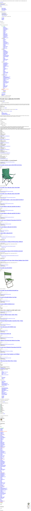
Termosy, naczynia (2, 483)
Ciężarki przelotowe (2, 466)
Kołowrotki (1, 460)
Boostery (1, 477)
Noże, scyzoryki (2, 457)
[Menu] (29, 502)
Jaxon (3, 101)
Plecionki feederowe (2, 461)
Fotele (1, 481)
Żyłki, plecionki (2, 436)
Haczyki (1, 453)
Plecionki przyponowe (3, 476)
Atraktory (1, 491)
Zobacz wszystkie (2, 434)
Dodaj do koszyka (3, 106)
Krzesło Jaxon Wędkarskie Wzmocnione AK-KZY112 (10, 347)
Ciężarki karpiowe (2, 479)
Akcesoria (1, 464)
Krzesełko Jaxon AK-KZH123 (6, 267)
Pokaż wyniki (2, 506)
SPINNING (1, 428)
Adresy (3, 378)
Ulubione (1, 433)
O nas (2, 371)
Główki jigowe (2, 452)
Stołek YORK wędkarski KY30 (6, 233)
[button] (15, 6)
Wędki (1, 435)
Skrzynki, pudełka (2, 455)
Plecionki (1, 450)
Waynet (4, 401)
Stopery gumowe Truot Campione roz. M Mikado (9, 354)
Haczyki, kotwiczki (2, 444)
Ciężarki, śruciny (2, 494)
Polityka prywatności (4, 385)
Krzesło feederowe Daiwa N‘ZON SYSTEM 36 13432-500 (11, 251)
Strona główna (3, 93)
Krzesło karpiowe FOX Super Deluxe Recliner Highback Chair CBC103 (14, 260)
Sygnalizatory (2, 439)
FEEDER (1, 429)
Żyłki (1, 449)
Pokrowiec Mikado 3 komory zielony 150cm (8, 314)
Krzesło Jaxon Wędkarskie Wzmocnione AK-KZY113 (10, 220)
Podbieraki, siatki (2, 463)
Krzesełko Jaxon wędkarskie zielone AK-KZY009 (10, 193)
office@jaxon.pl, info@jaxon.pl (4, 158)
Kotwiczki (1, 454)
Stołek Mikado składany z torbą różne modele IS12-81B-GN (12, 199)
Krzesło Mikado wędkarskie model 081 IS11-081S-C (10, 213)
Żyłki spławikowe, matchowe (3, 489)
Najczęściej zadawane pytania (5, 384)
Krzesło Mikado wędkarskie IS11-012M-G (8, 226)
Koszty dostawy (4, 381)
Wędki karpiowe (2, 473)
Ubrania (1, 441)
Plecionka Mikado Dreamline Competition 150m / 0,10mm (11, 320)
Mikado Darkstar (2, 418)
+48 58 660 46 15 (4, 13)
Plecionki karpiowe (2, 475)
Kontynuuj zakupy (3, 423)
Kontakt (3, 372)
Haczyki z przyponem (3, 493)
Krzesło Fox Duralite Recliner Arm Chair (8, 297)
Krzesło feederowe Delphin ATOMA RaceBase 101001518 (11, 241)
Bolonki (1, 487)
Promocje (1, 502)
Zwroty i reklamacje (4, 9)
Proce (1, 471)
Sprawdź (16, 109)
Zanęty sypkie (2, 492)
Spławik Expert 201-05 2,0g (5, 333)
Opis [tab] (2, 112)
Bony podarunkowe (4, 392)
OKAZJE (1, 500)
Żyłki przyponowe (2, 462)
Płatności (3, 382)
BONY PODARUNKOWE (3, 431)
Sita (0, 470)
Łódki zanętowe (2, 484)
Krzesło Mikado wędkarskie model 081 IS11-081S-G (10, 206)
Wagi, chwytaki (2, 456)
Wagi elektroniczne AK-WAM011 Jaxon (8, 326)
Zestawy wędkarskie (2, 446)
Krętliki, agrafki (2, 497)
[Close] (0, 24)
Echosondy (1, 445)
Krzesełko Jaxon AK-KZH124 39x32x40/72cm (9, 290)
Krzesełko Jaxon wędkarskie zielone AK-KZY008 (10, 187)
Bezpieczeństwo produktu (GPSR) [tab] (6, 114)
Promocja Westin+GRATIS (5, 374)
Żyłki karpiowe (2, 474)
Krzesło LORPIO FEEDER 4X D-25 (7, 303)
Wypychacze (1, 498)
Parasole (1, 468)
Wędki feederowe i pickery (5, 388)
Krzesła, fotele (3, 94)
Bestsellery (1, 501)
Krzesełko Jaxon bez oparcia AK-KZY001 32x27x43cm (11, 164)
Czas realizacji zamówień (5, 383)
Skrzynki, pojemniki (4, 394)
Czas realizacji (3, 10)
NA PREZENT (2, 432)
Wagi (1, 467)
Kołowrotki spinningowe (5, 387)
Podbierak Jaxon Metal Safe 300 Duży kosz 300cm (10, 340)
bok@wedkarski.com (2, 368)
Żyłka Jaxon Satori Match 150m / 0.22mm (8, 360)
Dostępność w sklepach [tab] (4, 113)
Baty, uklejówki (2, 486)
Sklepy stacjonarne (4, 373)
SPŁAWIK (1, 430)
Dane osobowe (3, 377)
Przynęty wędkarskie (2, 437)
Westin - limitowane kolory (5, 390)
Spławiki (1, 438)
